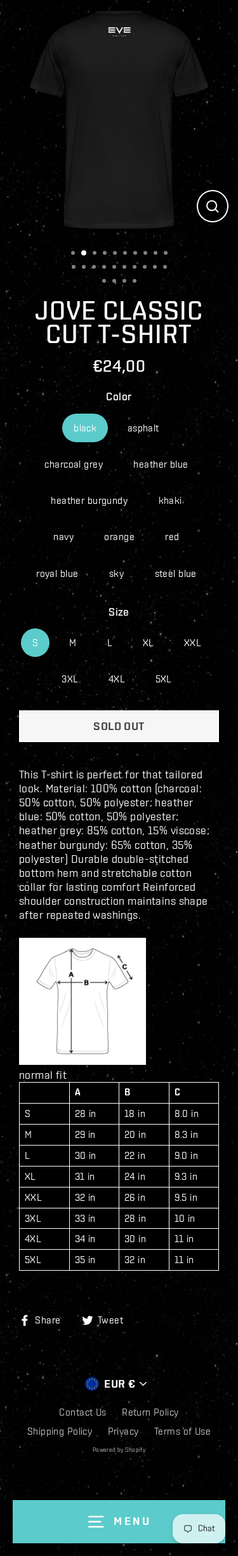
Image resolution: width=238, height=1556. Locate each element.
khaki (170, 500)
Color (118, 396)
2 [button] (86, 253)
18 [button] (147, 268)
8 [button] (148, 254)
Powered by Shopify (119, 1450)
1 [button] (75, 254)
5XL (163, 678)
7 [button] (138, 254)
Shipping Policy (59, 1431)
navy (63, 536)
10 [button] (168, 254)
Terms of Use (182, 1431)
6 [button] (127, 254)
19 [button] (157, 268)
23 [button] (127, 282)
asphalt (143, 428)
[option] (119, 119)
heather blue (160, 464)
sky (116, 573)
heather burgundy (89, 500)
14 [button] (107, 268)
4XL (116, 678)
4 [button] (107, 254)
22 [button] (117, 282)
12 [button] (86, 268)
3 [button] (97, 254)
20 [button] (167, 268)
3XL (69, 678)
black (85, 428)
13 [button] (96, 268)
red (172, 536)
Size (119, 611)
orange (119, 536)
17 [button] (137, 268)
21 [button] (107, 282)
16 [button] (127, 268)
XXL (192, 642)
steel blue (176, 573)
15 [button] (117, 268)
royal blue (57, 573)
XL (148, 642)
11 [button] (76, 268)
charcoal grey (73, 464)
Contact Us (82, 1412)
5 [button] (117, 254)
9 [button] (158, 254)
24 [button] (137, 282)
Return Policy (150, 1412)
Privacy (123, 1431)
